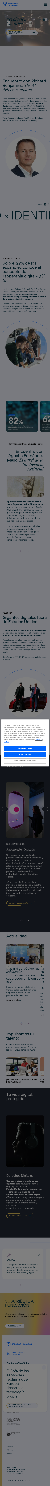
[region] (25, 742)
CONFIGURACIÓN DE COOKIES (25, 761)
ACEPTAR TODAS (25, 754)
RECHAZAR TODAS (25, 748)
